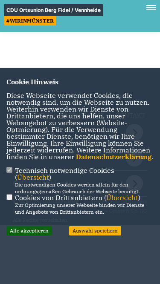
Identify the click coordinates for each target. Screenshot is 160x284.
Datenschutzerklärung (113, 156)
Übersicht (33, 177)
